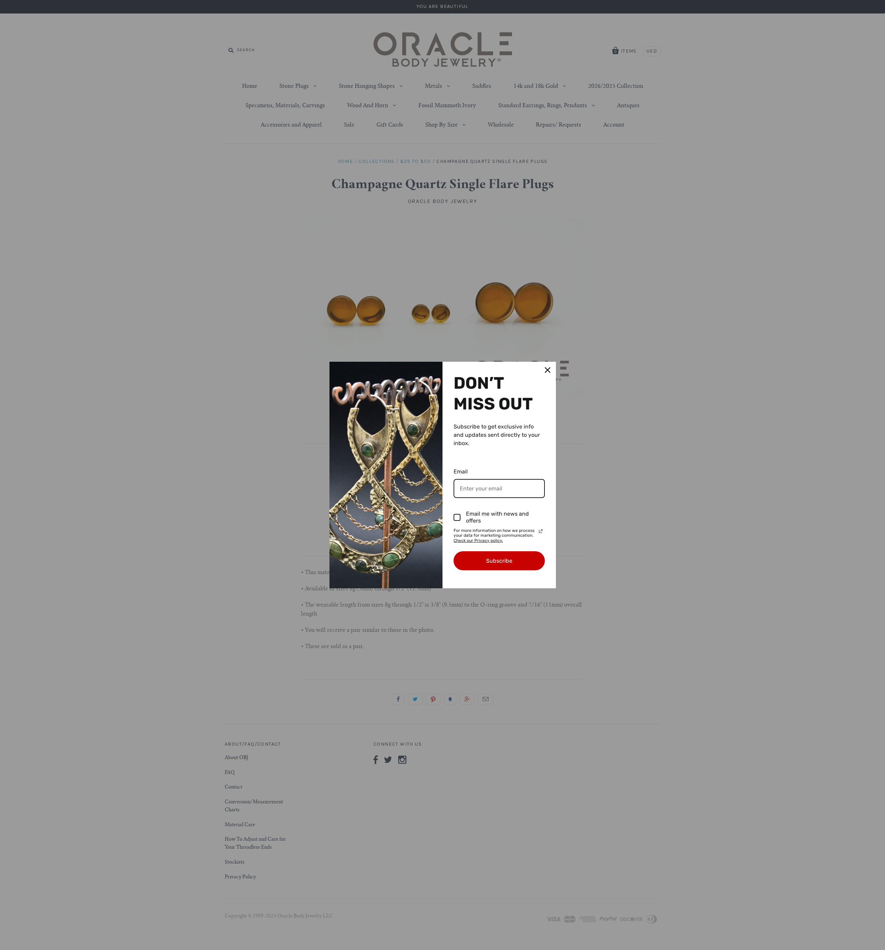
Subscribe (499, 560)
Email (461, 471)
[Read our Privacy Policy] (541, 531)
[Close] (547, 370)
